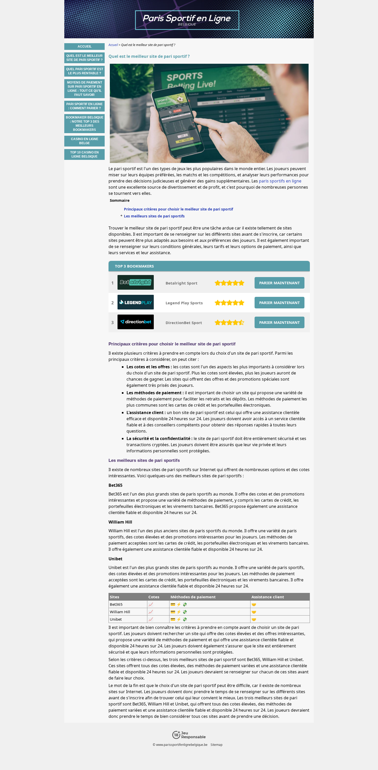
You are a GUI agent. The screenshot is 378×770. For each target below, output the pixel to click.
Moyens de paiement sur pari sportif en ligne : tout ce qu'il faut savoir (84, 89)
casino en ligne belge (84, 141)
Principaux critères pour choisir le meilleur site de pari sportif (178, 209)
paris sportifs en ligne (280, 181)
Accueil (85, 46)
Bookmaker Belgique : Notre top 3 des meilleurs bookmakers (84, 124)
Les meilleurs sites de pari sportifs (154, 216)
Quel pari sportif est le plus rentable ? (84, 71)
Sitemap (216, 744)
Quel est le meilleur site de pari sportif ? (84, 58)
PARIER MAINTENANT (279, 282)
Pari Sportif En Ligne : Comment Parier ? (84, 106)
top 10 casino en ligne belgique (84, 154)
